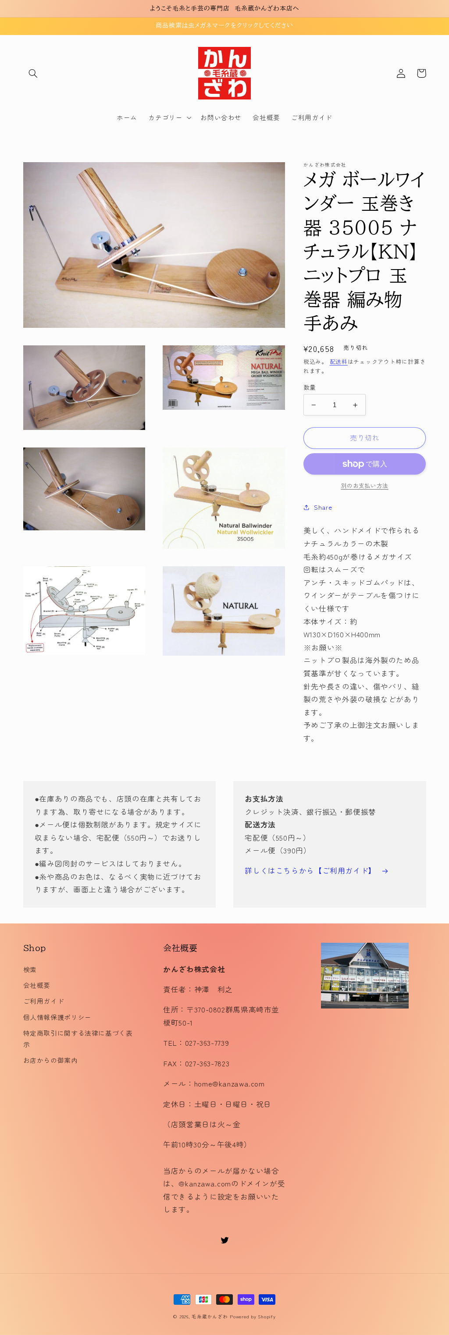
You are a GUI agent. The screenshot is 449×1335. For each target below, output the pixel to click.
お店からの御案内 (50, 1060)
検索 (30, 969)
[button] (33, 73)
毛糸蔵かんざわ (210, 1316)
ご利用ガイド (43, 1000)
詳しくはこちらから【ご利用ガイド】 (310, 870)
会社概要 (37, 985)
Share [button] (323, 506)
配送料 (339, 361)
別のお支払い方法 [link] (364, 486)
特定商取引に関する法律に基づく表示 (78, 1038)
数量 (309, 387)
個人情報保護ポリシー (57, 1017)
